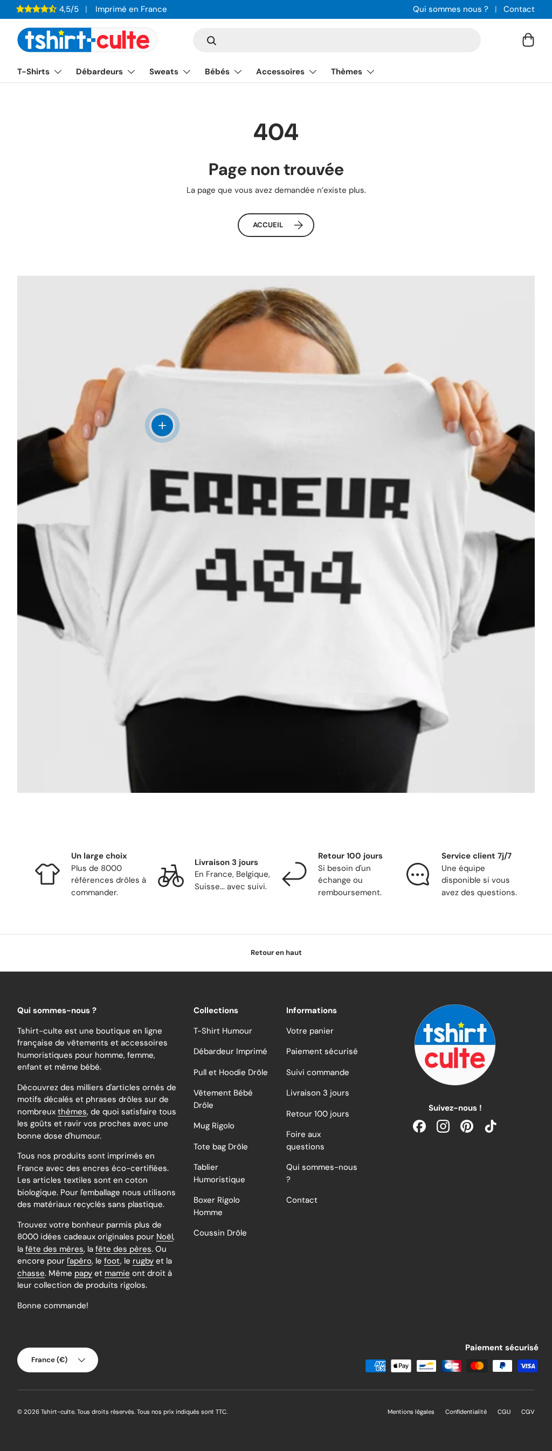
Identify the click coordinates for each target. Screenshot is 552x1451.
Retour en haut (276, 952)
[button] (528, 40)
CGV (528, 1411)
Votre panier (310, 1031)
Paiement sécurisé (322, 1051)
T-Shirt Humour (223, 1031)
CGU (504, 1411)
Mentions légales (411, 1411)
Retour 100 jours (317, 1113)
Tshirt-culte (57, 1411)
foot (112, 1260)
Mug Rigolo (214, 1125)
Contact (519, 9)
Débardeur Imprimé (230, 1051)
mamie (117, 1273)
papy (83, 1273)
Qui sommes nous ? (450, 9)
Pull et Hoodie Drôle (231, 1072)
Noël (164, 1236)
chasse (31, 1273)
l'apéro (79, 1260)
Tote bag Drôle (221, 1146)
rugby (143, 1260)
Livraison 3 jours (317, 1092)
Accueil (268, 224)
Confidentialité (466, 1411)
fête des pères (123, 1249)
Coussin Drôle (220, 1232)
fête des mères (54, 1249)
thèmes (72, 1111)
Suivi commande (317, 1072)
